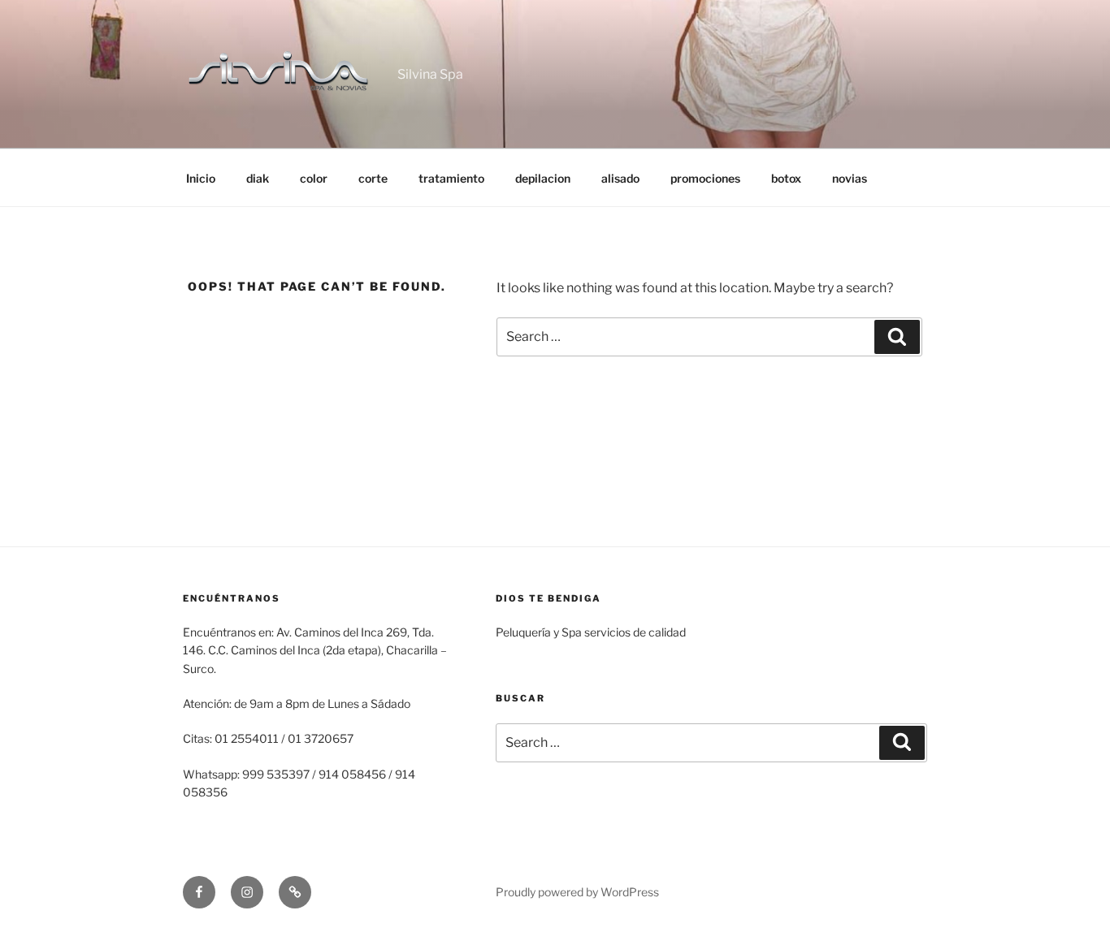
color (313, 178)
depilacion (542, 178)
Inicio (200, 178)
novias (849, 178)
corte (373, 178)
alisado (620, 178)
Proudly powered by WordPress (577, 892)
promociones (705, 178)
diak (257, 178)
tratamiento (451, 178)
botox (786, 178)
